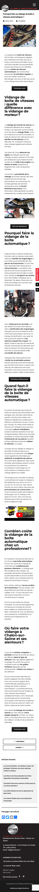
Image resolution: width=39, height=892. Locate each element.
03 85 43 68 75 (11, 847)
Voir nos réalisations (19, 226)
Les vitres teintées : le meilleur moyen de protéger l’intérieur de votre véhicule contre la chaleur (19, 768)
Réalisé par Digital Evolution (19, 888)
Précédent (20, 741)
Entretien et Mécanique (19, 379)
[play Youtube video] (19, 514)
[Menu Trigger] (34, 5)
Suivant (19, 747)
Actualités (21, 21)
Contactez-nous (19, 88)
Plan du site (6, 872)
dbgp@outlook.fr (14, 850)
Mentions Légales (8, 870)
